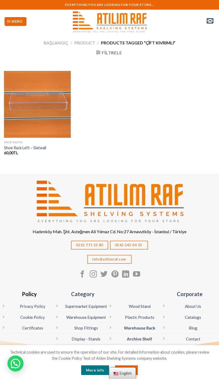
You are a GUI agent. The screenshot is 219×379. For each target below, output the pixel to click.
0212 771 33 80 (89, 245)
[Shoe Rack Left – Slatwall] (37, 104)
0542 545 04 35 (129, 245)
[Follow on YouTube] (136, 275)
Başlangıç (56, 42)
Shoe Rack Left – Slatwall (25, 148)
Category (83, 294)
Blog (193, 328)
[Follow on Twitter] (104, 275)
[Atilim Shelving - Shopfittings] (109, 21)
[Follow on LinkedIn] (125, 275)
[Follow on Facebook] (82, 275)
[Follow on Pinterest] (115, 275)
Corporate (189, 294)
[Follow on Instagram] (93, 275)
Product (84, 42)
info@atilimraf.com (109, 259)
